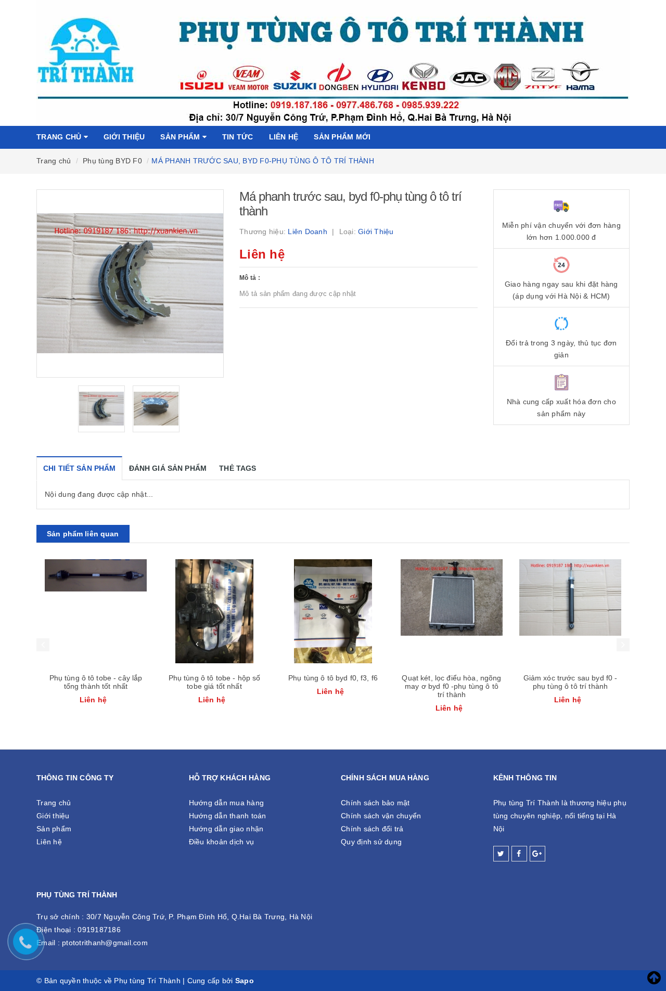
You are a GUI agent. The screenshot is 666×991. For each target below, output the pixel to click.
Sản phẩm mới (342, 137)
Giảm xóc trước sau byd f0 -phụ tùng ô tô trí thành (570, 682)
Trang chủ (60, 137)
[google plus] (537, 853)
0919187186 (99, 929)
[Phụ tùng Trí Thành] (333, 62)
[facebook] (519, 853)
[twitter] (501, 853)
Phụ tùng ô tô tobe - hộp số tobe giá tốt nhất (215, 682)
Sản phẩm (181, 137)
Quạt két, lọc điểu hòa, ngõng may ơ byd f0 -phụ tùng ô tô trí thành (451, 686)
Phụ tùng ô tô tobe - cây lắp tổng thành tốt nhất (96, 682)
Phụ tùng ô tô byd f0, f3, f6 (333, 678)
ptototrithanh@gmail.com (105, 942)
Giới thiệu (124, 137)
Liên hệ (284, 137)
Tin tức (237, 137)
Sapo (244, 980)
